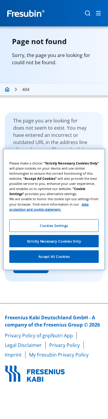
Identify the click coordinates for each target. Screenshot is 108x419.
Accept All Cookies (54, 256)
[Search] (87, 13)
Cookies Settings (54, 225)
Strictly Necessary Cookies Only (54, 241)
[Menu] (98, 13)
